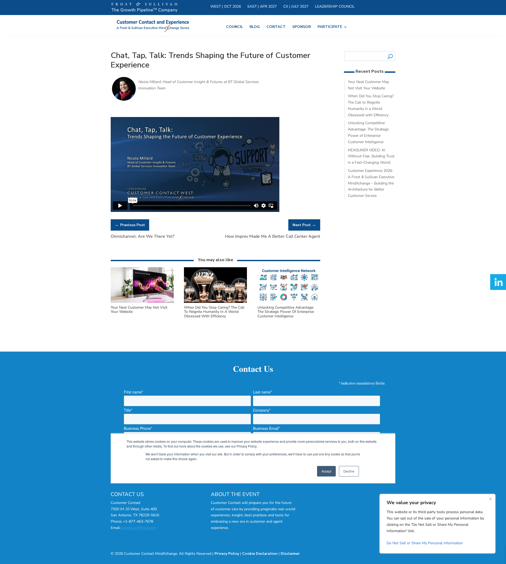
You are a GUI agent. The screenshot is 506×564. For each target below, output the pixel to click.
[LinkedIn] (498, 282)
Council (234, 27)
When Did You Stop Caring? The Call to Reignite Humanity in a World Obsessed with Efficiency (214, 312)
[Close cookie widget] (490, 499)
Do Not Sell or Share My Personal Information (425, 543)
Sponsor (301, 27)
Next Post (304, 225)
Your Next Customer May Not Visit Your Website (139, 309)
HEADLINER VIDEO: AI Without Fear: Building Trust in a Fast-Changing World (371, 156)
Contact (276, 27)
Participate (330, 27)
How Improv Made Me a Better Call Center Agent (272, 236)
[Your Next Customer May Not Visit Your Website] (142, 301)
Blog (255, 27)
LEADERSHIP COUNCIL (335, 7)
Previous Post (130, 225)
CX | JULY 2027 (295, 7)
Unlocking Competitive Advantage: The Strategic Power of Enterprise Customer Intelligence (285, 312)
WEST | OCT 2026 (225, 7)
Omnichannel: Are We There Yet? (142, 236)
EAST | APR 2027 (262, 7)
